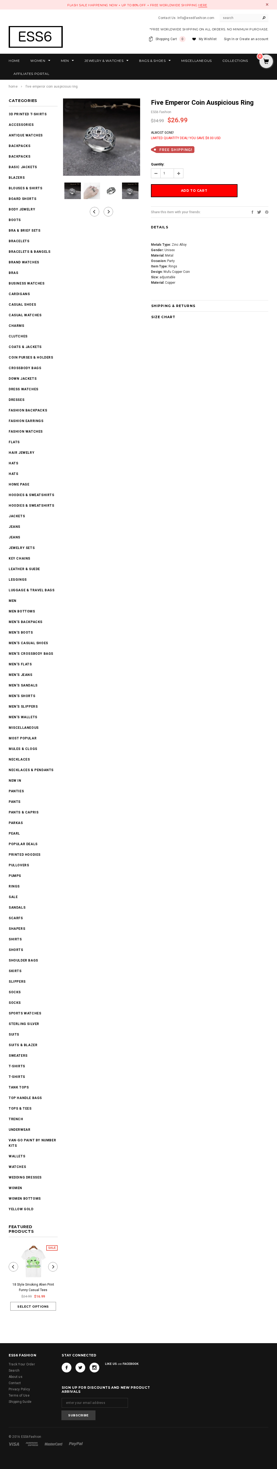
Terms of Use (19, 1395)
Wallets (17, 1156)
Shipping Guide (20, 1402)
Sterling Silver (24, 1024)
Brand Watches (24, 262)
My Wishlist (208, 39)
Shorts (16, 950)
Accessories (21, 125)
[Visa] (14, 1444)
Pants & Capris (23, 812)
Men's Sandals (23, 685)
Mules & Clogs (23, 749)
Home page (19, 484)
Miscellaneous (24, 728)
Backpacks (19, 156)
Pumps (15, 876)
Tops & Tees (20, 1108)
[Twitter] (259, 212)
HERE (202, 5)
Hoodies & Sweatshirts (31, 495)
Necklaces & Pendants (31, 770)
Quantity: (157, 164)
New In (15, 781)
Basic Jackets (23, 167)
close (267, 4)
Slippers (17, 981)
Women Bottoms (25, 1198)
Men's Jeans (20, 675)
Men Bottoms (22, 611)
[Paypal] (76, 1444)
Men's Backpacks (25, 622)
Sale (13, 897)
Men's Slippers (23, 706)
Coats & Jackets (25, 347)
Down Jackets (23, 379)
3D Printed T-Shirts (28, 114)
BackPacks (19, 146)
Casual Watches (25, 315)
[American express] (32, 1444)
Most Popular (23, 738)
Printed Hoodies (25, 855)
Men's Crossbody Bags (31, 654)
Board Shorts (22, 199)
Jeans (14, 527)
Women (15, 1188)
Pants (15, 802)
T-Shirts (17, 1066)
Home (13, 86)
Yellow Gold (21, 1209)
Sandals (17, 907)
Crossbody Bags (25, 368)
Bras (13, 273)
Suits (14, 1034)
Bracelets (19, 241)
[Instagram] (94, 1367)
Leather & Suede (24, 569)
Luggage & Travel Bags (32, 590)
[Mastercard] (54, 1444)
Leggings (18, 580)
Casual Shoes (22, 304)
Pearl (14, 833)
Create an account (253, 39)
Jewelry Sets (22, 548)
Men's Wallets (23, 717)
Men (13, 601)
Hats (13, 463)
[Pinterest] (266, 212)
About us (15, 1377)
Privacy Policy (19, 1389)
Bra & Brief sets (25, 230)
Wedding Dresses (25, 1177)
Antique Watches (26, 135)
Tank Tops (19, 1087)
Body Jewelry (22, 209)
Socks (15, 992)
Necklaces (19, 759)
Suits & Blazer (23, 1045)
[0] (266, 62)
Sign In (229, 39)
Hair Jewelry (21, 453)
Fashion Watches (26, 431)
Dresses (16, 400)
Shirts (15, 939)
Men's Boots (21, 632)
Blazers (17, 178)
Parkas (16, 823)
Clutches (18, 336)
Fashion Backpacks (28, 410)
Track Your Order (22, 1364)
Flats (14, 442)
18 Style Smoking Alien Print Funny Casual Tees (33, 1287)
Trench (16, 1119)
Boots (15, 220)
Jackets (17, 516)
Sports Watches (25, 1013)
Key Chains (19, 558)
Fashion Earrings (26, 421)
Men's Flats (20, 664)
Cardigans (19, 294)
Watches (17, 1167)
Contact (15, 1383)
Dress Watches (23, 389)
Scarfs (16, 918)
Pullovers (19, 865)
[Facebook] (66, 1367)
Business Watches (27, 283)
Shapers (17, 929)
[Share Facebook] (252, 212)
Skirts (15, 971)
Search (14, 1370)
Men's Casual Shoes (28, 643)
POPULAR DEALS (23, 844)
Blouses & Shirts (25, 188)
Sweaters (18, 1056)
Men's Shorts (22, 696)
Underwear (19, 1130)
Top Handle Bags (25, 1098)
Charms (16, 326)
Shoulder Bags (23, 960)
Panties (16, 791)
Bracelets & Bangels (29, 252)
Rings (14, 886)
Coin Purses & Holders (31, 357)
